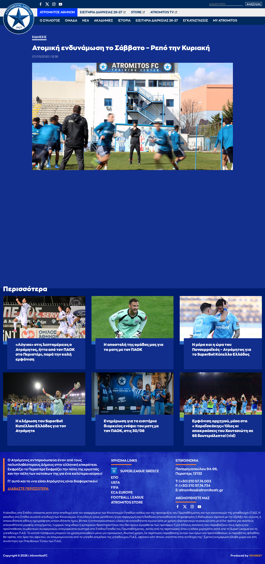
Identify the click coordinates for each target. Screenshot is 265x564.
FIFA (114, 487)
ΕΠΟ (114, 477)
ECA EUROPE (122, 492)
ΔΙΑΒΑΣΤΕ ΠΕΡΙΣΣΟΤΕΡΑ (28, 488)
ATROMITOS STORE (127, 502)
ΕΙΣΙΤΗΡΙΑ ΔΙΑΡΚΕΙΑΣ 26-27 (101, 12)
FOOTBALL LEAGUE (127, 497)
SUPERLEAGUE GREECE (139, 471)
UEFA (115, 482)
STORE (136, 12)
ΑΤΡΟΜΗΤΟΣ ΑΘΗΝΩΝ (57, 12)
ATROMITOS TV (162, 12)
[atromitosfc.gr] (18, 34)
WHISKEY (255, 555)
